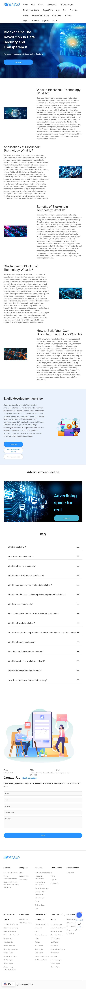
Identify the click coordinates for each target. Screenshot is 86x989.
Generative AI (52, 5)
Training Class (40, 905)
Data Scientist (8, 942)
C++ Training (71, 926)
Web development (10, 931)
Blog (64, 10)
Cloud (37, 938)
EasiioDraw (56, 15)
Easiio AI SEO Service (11, 924)
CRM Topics (39, 949)
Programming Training (40, 15)
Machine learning (41, 935)
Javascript (38, 928)
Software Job (8, 938)
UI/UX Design (39, 898)
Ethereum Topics (56, 960)
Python (37, 942)
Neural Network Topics (58, 928)
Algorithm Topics (56, 931)
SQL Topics (54, 945)
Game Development (41, 888)
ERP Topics (39, 945)
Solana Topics (8, 963)
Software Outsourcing (11, 928)
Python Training (72, 923)
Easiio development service (13, 450)
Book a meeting (29, 778)
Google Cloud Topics (58, 949)
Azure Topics (55, 953)
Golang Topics (8, 953)
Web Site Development (42, 872)
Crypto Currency (56, 924)
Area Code (70, 872)
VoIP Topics (39, 953)
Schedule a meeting (13, 457)
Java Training (71, 919)
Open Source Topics (42, 956)
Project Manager (9, 945)
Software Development (11, 935)
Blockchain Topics (57, 935)
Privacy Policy (24, 876)
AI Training (70, 933)
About (21, 872)
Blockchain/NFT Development (40, 893)
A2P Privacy (23, 880)
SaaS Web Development (39, 877)
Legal (25, 21)
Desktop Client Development (40, 883)
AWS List (54, 956)
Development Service (31, 10)
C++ (36, 908)
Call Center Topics (41, 960)
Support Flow (48, 10)
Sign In (54, 21)
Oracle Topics (55, 967)
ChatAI (41, 5)
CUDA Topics (55, 938)
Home (25, 5)
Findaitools (54, 883)
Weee (53, 876)
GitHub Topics (8, 960)
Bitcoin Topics (55, 963)
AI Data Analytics (67, 5)
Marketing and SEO (41, 924)
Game (37, 901)
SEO (33, 5)
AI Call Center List (25, 923)
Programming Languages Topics (10, 968)
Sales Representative (11, 949)
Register (45, 21)
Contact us (18, 62)
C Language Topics (10, 956)
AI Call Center (24, 919)
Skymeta (54, 880)
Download (35, 21)
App (57, 10)
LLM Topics (54, 942)
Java (36, 931)
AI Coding (68, 15)
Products (73, 10)
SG (52, 872)
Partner (26, 15)
